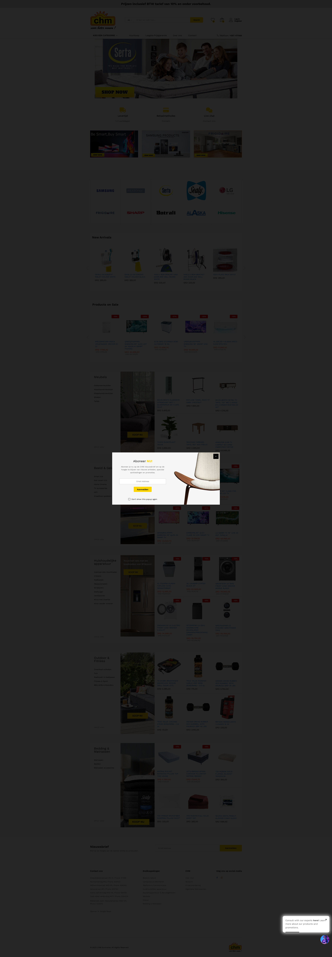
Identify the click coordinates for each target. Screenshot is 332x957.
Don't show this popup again (144, 499)
